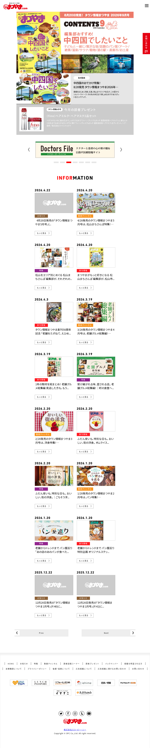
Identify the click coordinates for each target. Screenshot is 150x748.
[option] (75, 150)
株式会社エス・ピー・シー (75, 729)
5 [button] (81, 162)
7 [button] (94, 162)
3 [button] (68, 162)
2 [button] (62, 162)
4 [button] (75, 162)
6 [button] (87, 162)
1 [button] (56, 162)
